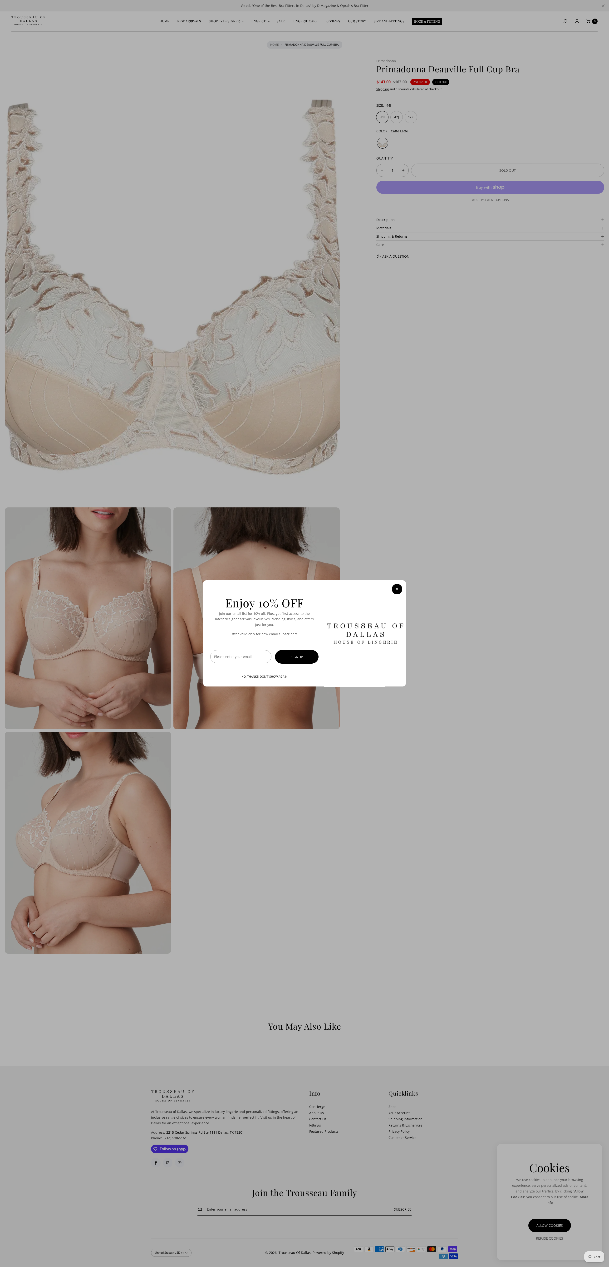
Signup (297, 657)
